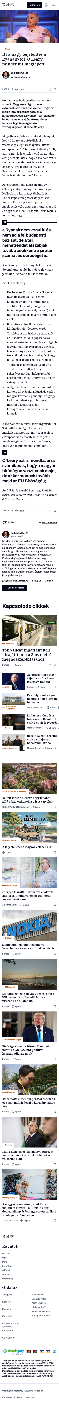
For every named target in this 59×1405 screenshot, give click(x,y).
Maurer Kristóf (34, 748)
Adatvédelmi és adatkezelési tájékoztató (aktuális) (26, 1361)
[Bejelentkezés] (46, 5)
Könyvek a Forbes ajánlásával (10, 1325)
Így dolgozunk (8, 1338)
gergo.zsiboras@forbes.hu (15, 581)
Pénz (4, 1262)
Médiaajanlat (38, 1295)
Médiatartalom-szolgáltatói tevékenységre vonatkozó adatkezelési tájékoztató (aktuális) (28, 1367)
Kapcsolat (7, 1316)
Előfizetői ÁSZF (39, 1299)
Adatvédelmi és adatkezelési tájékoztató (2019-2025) (28, 1363)
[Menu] (54, 5)
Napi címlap (7, 1279)
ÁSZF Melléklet (39, 1303)
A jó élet (6, 1270)
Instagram (36, 581)
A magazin (7, 1295)
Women (6, 1274)
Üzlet (4, 1258)
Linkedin (49, 581)
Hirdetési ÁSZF (39, 1307)
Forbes (5, 665)
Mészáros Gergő (35, 728)
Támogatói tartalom (41, 1316)
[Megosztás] (50, 89)
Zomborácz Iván (10, 1220)
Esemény (6, 1309)
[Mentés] (55, 89)
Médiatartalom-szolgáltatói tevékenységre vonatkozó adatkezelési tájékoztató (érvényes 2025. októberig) (28, 1372)
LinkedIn (18, 1397)
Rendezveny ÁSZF (41, 1311)
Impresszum (8, 1330)
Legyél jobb (7, 1266)
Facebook (7, 1397)
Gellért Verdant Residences (15, 807)
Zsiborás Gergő (10, 905)
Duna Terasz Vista (35, 707)
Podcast (6, 1253)
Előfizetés (35, 5)
